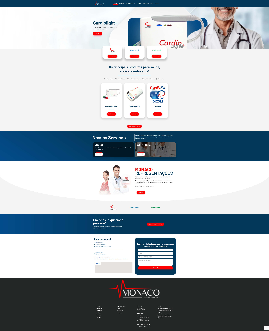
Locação (139, 3)
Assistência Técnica (148, 3)
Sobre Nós (121, 3)
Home (115, 3)
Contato (157, 3)
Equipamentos (129, 3)
